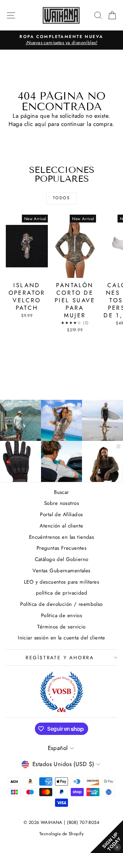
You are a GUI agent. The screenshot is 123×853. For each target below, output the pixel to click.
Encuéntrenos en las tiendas (61, 537)
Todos (61, 198)
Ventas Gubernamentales (61, 570)
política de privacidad (61, 593)
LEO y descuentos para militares (61, 582)
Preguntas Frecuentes (62, 548)
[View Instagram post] (61, 420)
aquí (40, 124)
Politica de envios (61, 615)
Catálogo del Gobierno (61, 559)
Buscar (61, 492)
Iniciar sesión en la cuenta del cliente (61, 637)
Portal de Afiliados (61, 514)
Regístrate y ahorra (60, 657)
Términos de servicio (61, 627)
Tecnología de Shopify (61, 833)
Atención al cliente (61, 526)
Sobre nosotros (61, 503)
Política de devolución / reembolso (61, 604)
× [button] (117, 847)
